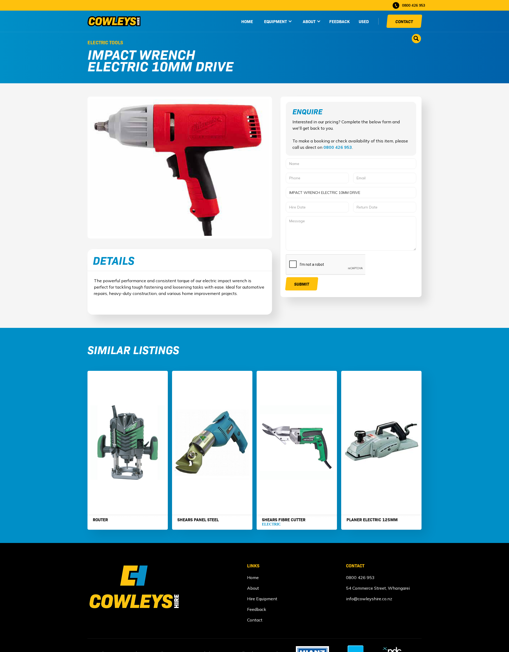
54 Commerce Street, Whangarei (378, 588)
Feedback (339, 21)
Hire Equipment (262, 598)
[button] (278, 21)
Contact (404, 21)
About (253, 588)
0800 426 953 (337, 147)
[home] (114, 21)
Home (253, 577)
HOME (247, 21)
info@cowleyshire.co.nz (369, 598)
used (364, 21)
